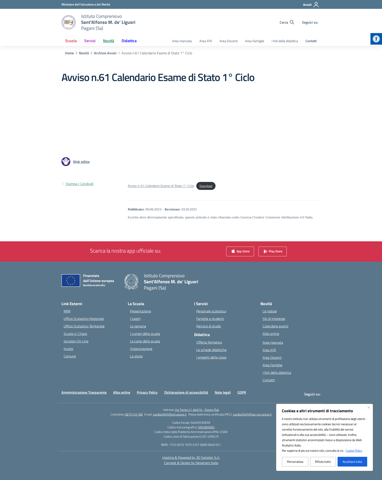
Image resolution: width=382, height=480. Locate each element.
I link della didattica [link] (285, 40)
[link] (376, 39)
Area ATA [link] (205, 40)
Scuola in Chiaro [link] (75, 333)
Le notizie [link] (270, 311)
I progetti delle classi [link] (211, 357)
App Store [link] (243, 251)
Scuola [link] (71, 41)
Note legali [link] (223, 392)
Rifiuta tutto (323, 461)
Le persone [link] (138, 326)
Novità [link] (108, 41)
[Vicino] (368, 407)
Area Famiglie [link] (254, 40)
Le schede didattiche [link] (211, 349)
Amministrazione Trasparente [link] (84, 392)
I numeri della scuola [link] (145, 333)
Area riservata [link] (182, 40)
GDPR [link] (241, 392)
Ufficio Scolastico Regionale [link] (84, 318)
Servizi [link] (90, 41)
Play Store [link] (275, 251)
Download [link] (205, 185)
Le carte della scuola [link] (145, 341)
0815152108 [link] (134, 414)
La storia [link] (136, 356)
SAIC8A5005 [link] (206, 427)
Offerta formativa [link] (209, 342)
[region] (324, 437)
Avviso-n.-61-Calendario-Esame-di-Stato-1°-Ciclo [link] (161, 185)
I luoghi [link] (135, 318)
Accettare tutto (352, 461)
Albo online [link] (271, 333)
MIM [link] (67, 311)
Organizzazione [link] (141, 348)
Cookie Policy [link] (354, 450)
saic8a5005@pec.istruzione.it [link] (252, 414)
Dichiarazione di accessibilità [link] (186, 392)
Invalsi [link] (68, 348)
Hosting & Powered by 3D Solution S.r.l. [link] (191, 457)
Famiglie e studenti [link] (210, 318)
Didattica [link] (129, 41)
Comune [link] (70, 356)
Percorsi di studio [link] (208, 326)
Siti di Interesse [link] (274, 318)
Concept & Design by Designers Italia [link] (191, 462)
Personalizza (295, 461)
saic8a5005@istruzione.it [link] (170, 414)
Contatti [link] (311, 40)
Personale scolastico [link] (211, 311)
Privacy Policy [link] (147, 392)
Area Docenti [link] (229, 40)
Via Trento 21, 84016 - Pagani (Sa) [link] (197, 409)
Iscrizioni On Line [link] (76, 341)
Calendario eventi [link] (275, 326)
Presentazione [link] (140, 311)
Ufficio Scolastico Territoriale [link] (84, 326)
